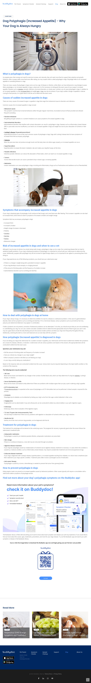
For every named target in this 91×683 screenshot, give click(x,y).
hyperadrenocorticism (11, 389)
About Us (63, 4)
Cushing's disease (9, 132)
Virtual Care (22, 657)
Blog (56, 4)
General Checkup (41, 4)
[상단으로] (88, 680)
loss (42, 91)
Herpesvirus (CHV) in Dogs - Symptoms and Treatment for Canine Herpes (15, 634)
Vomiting (6, 233)
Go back (46, 578)
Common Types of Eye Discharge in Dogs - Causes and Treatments (74, 634)
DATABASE (7, 629)
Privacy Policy (58, 674)
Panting (6, 238)
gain (38, 91)
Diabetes (7, 140)
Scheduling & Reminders (25, 659)
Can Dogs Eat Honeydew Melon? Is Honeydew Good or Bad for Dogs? (45, 634)
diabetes (20, 89)
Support (50, 4)
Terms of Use (48, 674)
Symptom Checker (28, 4)
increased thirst (25, 91)
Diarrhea (6, 236)
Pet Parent (17, 4)
